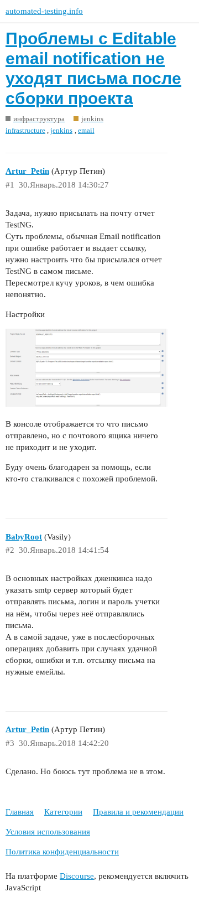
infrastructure (25, 130)
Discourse (77, 876)
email (86, 130)
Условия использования (48, 831)
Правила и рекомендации (138, 811)
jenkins (61, 130)
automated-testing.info (44, 11)
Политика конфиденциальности (62, 851)
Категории (63, 811)
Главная (20, 811)
